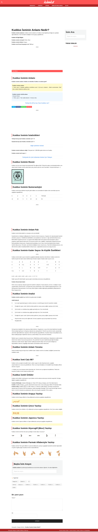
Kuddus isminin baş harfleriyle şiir (44, 484)
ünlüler (14, 487)
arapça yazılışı (21, 484)
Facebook (18, 106)
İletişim (14, 530)
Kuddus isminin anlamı (36, 484)
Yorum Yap (29, 106)
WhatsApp (24, 106)
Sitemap (26, 530)
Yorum (13, 497)
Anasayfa (14, 527)
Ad (12, 513)
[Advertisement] (49, 18)
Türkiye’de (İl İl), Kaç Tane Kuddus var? (37, 103)
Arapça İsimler (16, 481)
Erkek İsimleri (23, 481)
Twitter (13, 106)
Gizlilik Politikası (20, 530)
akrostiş (14, 484)
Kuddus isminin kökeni (51, 484)
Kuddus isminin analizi (29, 484)
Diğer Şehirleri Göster (37, 145)
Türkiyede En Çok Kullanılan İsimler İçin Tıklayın (37, 157)
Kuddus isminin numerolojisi (59, 484)
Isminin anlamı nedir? (49, 2)
